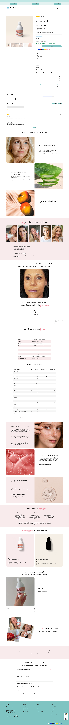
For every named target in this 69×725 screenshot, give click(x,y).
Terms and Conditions (54, 706)
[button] (52, 46)
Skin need (31, 8)
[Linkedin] (17, 716)
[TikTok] (12, 716)
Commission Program (40, 711)
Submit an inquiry (13, 710)
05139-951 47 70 (11, 711)
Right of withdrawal (25, 708)
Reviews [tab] (9, 103)
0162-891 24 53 (12, 712)
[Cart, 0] (62, 8)
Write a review (60, 103)
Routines (37, 8)
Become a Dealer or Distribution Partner (42, 709)
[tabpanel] (34, 117)
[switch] (66, 719)
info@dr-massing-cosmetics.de (12, 713)
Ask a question (55, 103)
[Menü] (67, 713)
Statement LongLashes (25, 711)
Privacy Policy (53, 709)
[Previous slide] (2, 1)
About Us (38, 706)
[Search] (57, 8)
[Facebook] (7, 716)
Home (29, 11)
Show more (34, 127)
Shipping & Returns (25, 706)
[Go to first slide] (66, 1)
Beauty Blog (42, 8)
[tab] (14, 104)
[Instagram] (10, 716)
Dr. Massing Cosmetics (28, 723)
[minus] (37, 46)
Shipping (41, 41)
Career (38, 708)
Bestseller (26, 8)
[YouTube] (15, 716)
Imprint (52, 711)
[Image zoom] (19, 29)
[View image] (8, 45)
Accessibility (52, 708)
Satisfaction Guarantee (26, 709)
